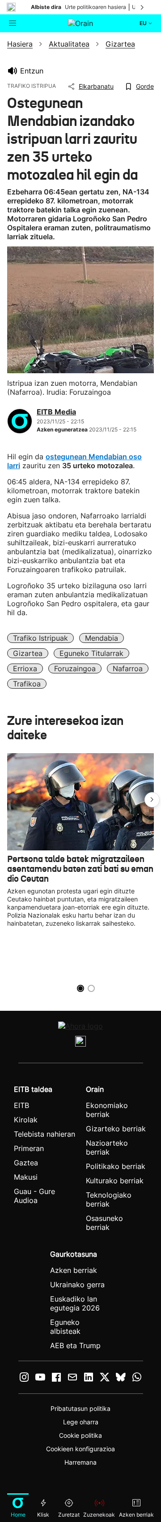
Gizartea (27, 653)
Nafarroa (128, 668)
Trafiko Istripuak (40, 638)
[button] (152, 799)
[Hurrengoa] (142, 7)
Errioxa (25, 668)
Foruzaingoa (75, 668)
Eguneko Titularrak (91, 653)
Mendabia (101, 638)
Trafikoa (27, 683)
